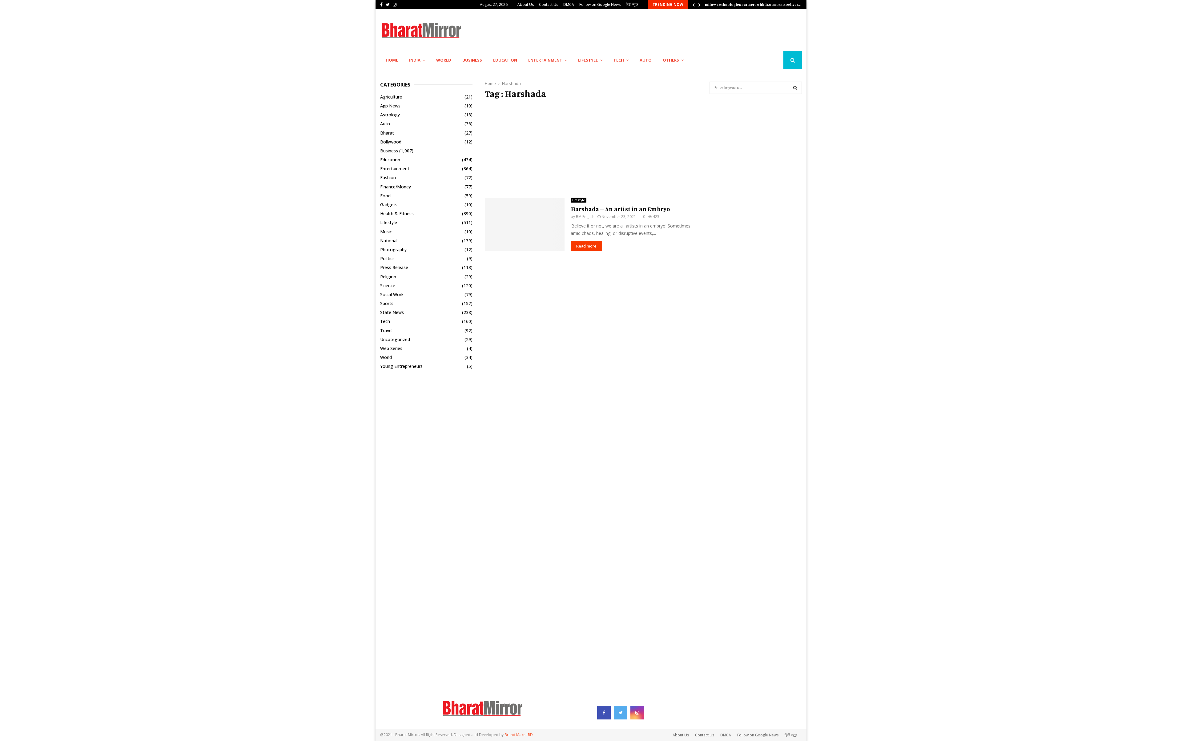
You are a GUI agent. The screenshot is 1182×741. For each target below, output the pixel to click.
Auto (646, 60)
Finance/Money (395, 187)
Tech (618, 60)
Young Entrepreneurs (401, 366)
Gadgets (388, 204)
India (414, 60)
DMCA (568, 4)
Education (505, 60)
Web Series (391, 348)
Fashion (388, 177)
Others (671, 60)
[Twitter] (769, 60)
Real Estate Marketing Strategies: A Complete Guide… (750, 4)
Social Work (392, 294)
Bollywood (390, 142)
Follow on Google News (600, 4)
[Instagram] (776, 60)
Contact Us (548, 4)
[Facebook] (763, 60)
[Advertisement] (690, 29)
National (388, 241)
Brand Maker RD (519, 734)
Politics (387, 258)
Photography (393, 249)
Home (392, 60)
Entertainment (545, 60)
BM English (585, 216)
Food (385, 196)
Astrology (390, 115)
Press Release (394, 267)
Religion (388, 277)
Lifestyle (588, 60)
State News (392, 312)
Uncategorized (395, 339)
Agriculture (391, 97)
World (443, 60)
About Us (525, 4)
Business (472, 60)
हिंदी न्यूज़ (632, 4)
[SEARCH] (795, 88)
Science (387, 285)
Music (386, 232)
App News (390, 106)
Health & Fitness (397, 213)
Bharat (387, 133)
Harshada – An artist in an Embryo (620, 209)
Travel (386, 330)
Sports (386, 303)
